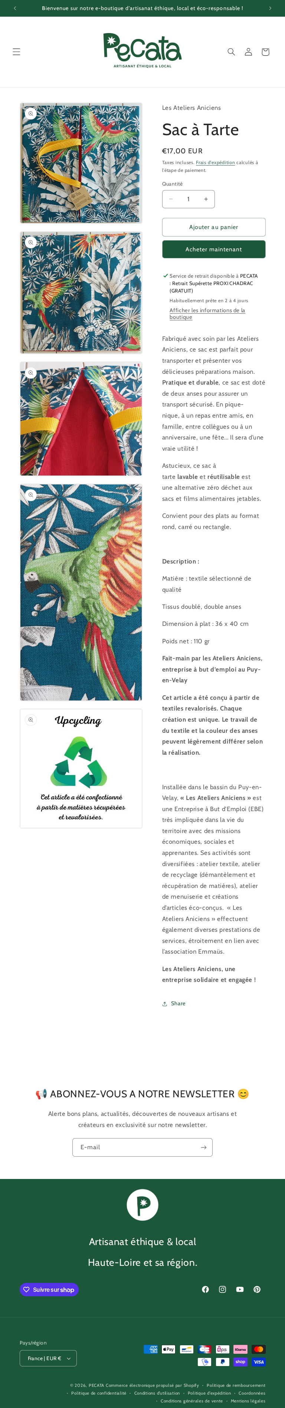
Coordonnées (252, 1393)
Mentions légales (248, 1401)
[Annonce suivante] (270, 8)
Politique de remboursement (236, 1385)
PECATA (96, 1385)
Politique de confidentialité (99, 1393)
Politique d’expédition (209, 1393)
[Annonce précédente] (15, 8)
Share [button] (178, 1003)
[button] (16, 52)
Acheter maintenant (214, 249)
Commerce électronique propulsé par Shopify (152, 1385)
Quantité (172, 184)
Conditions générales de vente (192, 1401)
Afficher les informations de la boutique (207, 313)
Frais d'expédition (215, 162)
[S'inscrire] (203, 1147)
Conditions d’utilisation (157, 1393)
